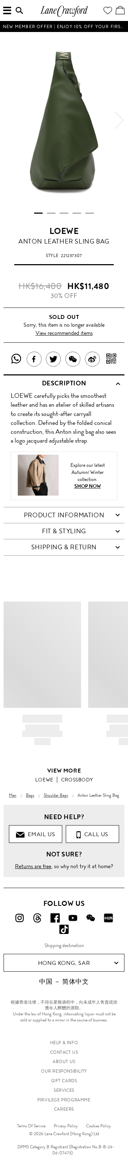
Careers (64, 1109)
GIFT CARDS (64, 1081)
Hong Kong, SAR (64, 963)
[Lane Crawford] (64, 16)
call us (94, 834)
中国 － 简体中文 (64, 981)
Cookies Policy (98, 1126)
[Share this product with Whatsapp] (16, 359)
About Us (64, 1061)
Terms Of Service (31, 1126)
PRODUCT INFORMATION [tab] (64, 515)
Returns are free (33, 866)
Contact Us (64, 1052)
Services (64, 1090)
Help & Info (64, 1043)
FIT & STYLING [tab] (64, 531)
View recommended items (64, 333)
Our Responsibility (64, 1071)
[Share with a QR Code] (111, 359)
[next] (119, 120)
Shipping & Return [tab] (64, 547)
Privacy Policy (66, 1126)
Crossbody (77, 779)
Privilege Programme (63, 1100)
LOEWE (64, 231)
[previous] (9, 120)
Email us (40, 834)
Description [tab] (64, 383)
